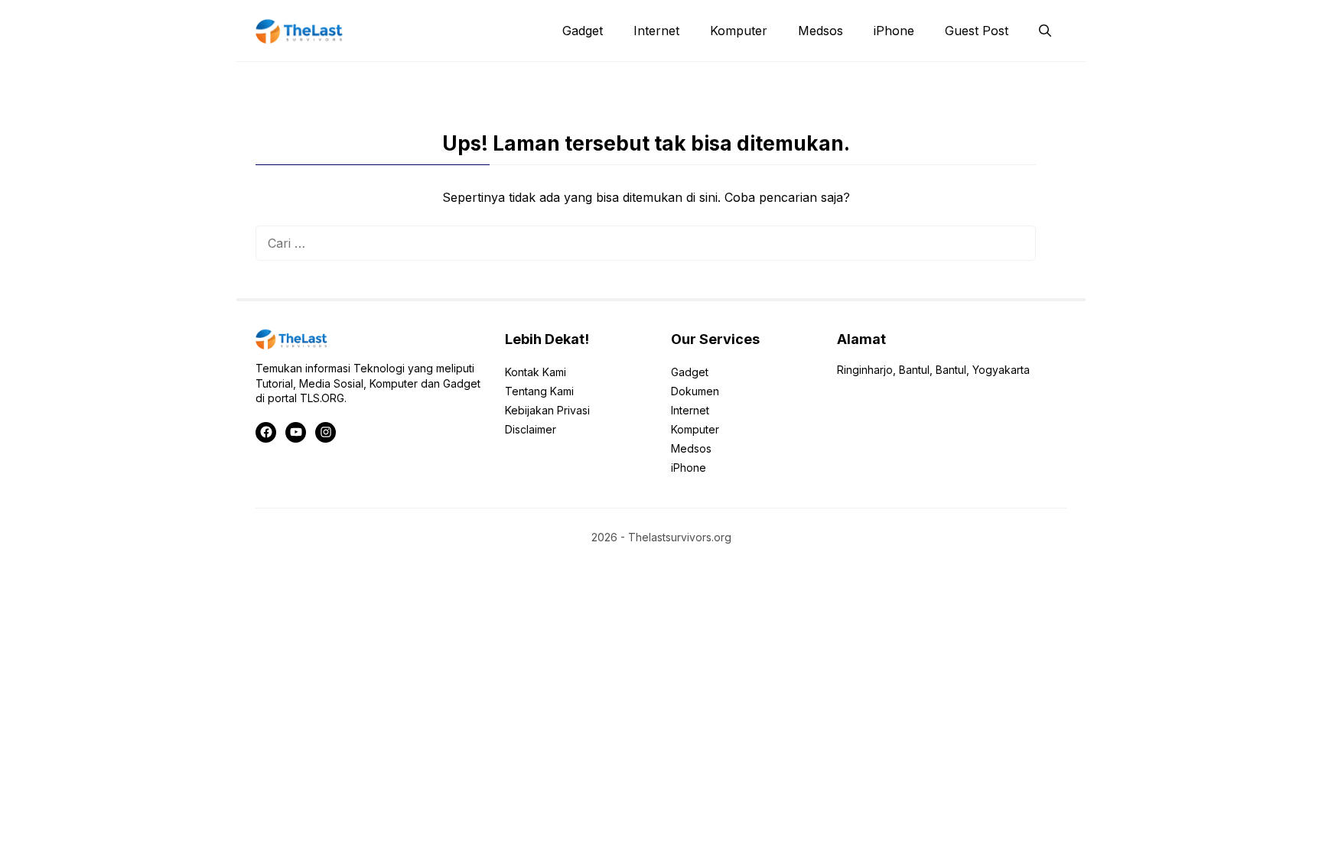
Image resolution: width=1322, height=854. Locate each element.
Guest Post (976, 30)
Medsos (820, 30)
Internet (656, 30)
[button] (1045, 30)
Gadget (582, 30)
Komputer (738, 30)
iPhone (894, 30)
